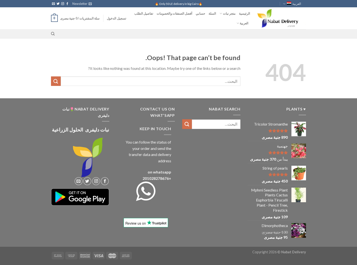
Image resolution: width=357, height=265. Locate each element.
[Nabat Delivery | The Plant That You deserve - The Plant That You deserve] (281, 18)
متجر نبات (229, 13)
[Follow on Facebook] (67, 4)
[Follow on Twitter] (58, 4)
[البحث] (53, 33)
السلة (212, 13)
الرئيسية (244, 13)
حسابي (200, 13)
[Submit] (56, 81)
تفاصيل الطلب (143, 13)
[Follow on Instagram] (62, 4)
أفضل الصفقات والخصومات (175, 13)
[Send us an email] (53, 4)
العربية (296, 4)
